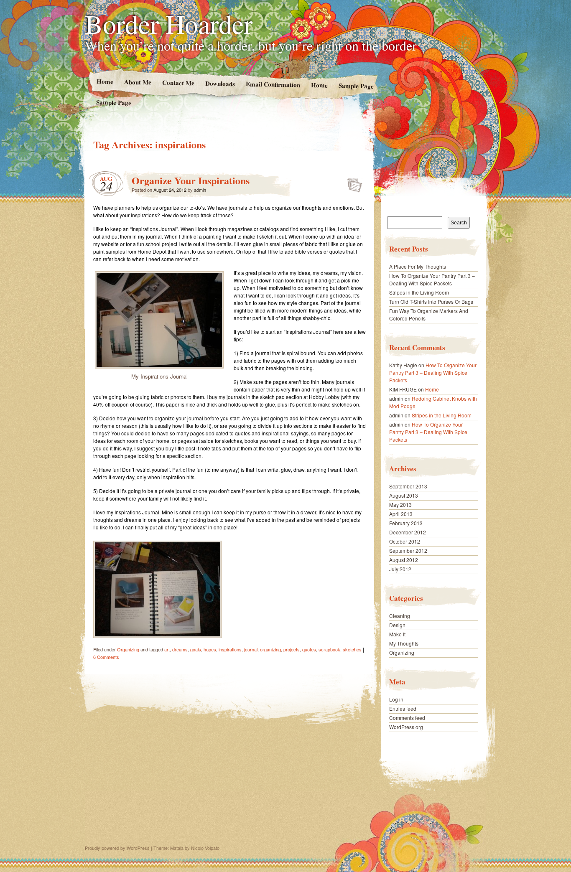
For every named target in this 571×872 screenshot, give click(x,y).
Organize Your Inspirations (191, 180)
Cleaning (399, 615)
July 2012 (400, 568)
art (167, 649)
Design (397, 624)
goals (195, 649)
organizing (270, 649)
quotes (309, 649)
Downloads (220, 83)
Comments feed (407, 717)
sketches (352, 649)
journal (250, 649)
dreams (180, 649)
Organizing (128, 649)
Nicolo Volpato (205, 847)
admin (200, 189)
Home (104, 81)
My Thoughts (403, 643)
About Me (137, 81)
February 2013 (406, 522)
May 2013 (400, 504)
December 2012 (407, 532)
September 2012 (408, 550)
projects (291, 649)
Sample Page (356, 85)
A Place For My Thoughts (417, 266)
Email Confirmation (272, 84)
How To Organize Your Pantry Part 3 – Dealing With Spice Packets (432, 279)
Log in (396, 699)
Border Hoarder (168, 23)
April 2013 (401, 513)
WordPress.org (406, 726)
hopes (210, 649)
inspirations (230, 649)
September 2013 (408, 486)
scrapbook (329, 649)
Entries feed (402, 708)
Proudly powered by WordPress (117, 847)
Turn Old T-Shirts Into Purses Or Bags (431, 301)
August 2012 (403, 559)
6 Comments (106, 656)
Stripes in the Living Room (419, 292)
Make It (397, 634)
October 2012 (404, 541)
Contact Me (178, 82)
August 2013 (403, 495)
